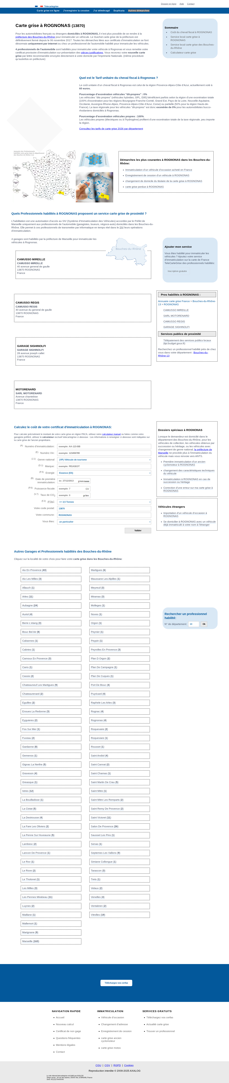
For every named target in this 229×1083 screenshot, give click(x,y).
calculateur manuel (111, 434)
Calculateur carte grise (183, 52)
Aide (182, 4)
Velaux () (96, 888)
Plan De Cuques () (102, 676)
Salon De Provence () (104, 826)
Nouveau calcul (65, 1024)
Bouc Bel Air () (31, 631)
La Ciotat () (29, 808)
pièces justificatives (92, 52)
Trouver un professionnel (160, 1031)
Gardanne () (30, 746)
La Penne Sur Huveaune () (38, 835)
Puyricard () (98, 693)
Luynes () (28, 906)
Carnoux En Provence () (36, 658)
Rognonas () (99, 720)
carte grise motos (111, 1047)
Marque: (46, 466)
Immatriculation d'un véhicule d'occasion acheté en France (158, 169)
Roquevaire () (99, 729)
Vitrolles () (98, 914)
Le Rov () (28, 861)
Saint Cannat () (100, 764)
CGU (98, 1065)
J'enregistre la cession (76, 10)
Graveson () (29, 773)
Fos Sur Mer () (31, 729)
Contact (190, 4)
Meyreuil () (97, 587)
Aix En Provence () (34, 570)
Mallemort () (29, 923)
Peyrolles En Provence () (106, 649)
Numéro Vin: (45, 452)
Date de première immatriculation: (43, 480)
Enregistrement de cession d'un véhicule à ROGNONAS (157, 175)
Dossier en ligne (168, 4)
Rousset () (97, 746)
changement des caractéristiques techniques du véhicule (189, 472)
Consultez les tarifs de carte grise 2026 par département (111, 128)
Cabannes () (30, 640)
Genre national (43, 459)
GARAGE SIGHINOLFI (176, 327)
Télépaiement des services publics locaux (187, 340)
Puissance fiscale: (41, 488)
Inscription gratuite (177, 271)
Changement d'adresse (114, 1024)
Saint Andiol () (99, 755)
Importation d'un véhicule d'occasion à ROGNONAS (185, 514)
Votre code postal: (43, 508)
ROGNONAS (171, 304)
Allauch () (28, 587)
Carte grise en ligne (48, 10)
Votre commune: (44, 514)
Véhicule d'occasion (112, 1017)
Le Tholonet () (31, 879)
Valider (138, 530)
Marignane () (30, 932)
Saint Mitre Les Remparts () (107, 799)
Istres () (28, 791)
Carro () (27, 667)
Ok (204, 624)
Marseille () (30, 941)
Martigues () (98, 570)
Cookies (129, 1065)
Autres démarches (138, 10)
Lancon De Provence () (36, 852)
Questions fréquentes (68, 1038)
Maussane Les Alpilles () (105, 578)
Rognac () (97, 711)
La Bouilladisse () (32, 799)
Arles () (27, 596)
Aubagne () (30, 605)
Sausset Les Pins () (103, 835)
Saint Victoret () (101, 817)
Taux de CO (44, 495)
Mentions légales (65, 1045)
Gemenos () (29, 755)
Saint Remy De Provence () (107, 808)
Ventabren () (98, 906)
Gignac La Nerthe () (34, 764)
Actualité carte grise (157, 1024)
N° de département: (176, 624)
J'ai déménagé (101, 10)
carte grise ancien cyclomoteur (111, 1039)
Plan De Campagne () (104, 667)
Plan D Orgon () (100, 658)
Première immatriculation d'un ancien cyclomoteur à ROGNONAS (184, 463)
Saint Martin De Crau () (104, 782)
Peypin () (97, 640)
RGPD (117, 1065)
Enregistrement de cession (116, 1031)
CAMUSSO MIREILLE (176, 310)
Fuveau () (28, 738)
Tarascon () (98, 870)
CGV (107, 1065)
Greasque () (29, 782)
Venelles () (97, 897)
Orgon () (96, 623)
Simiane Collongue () (103, 861)
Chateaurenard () (32, 693)
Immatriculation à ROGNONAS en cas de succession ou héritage (186, 481)
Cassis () (28, 676)
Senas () (96, 844)
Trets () (95, 879)
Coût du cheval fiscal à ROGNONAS (191, 32)
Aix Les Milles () (32, 578)
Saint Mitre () (99, 791)
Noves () (96, 614)
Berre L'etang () (31, 623)
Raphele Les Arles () (103, 702)
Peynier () (97, 631)
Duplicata (119, 10)
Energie (46, 472)
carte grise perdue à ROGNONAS (144, 186)
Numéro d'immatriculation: (37, 446)
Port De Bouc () (100, 685)
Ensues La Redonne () (36, 711)
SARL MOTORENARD (176, 315)
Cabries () (28, 649)
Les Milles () (29, 888)
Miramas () (97, 596)
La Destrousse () (32, 817)
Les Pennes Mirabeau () (37, 897)
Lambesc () (29, 844)
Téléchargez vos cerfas (116, 983)
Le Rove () (29, 870)
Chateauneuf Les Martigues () (40, 685)
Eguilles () (28, 702)
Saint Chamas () (101, 773)
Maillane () (29, 914)
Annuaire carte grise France (174, 301)
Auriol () (27, 614)
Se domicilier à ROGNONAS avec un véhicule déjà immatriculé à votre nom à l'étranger (189, 523)
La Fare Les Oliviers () (35, 826)
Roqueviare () (99, 738)
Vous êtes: (48, 521)
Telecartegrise (51, 6)
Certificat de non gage (68, 1031)
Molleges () (98, 605)
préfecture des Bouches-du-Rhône (35, 37)
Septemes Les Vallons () (105, 852)
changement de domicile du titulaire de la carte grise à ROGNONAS (163, 181)
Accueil (60, 1017)
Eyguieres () (30, 720)
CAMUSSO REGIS (174, 321)
